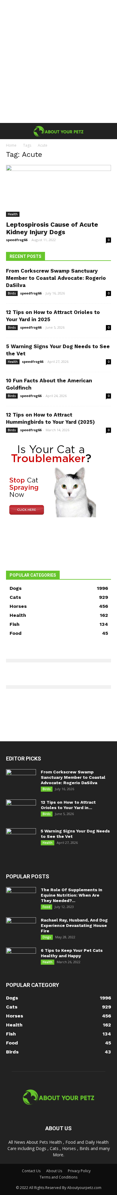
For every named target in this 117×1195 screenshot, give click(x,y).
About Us (54, 1170)
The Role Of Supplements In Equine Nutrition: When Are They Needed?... (71, 895)
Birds (12, 293)
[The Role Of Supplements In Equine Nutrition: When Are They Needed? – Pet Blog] (21, 897)
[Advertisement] (58, 61)
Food (46, 907)
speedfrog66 (16, 240)
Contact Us (31, 1170)
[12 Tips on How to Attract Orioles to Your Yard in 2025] (21, 809)
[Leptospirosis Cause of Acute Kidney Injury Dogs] (58, 191)
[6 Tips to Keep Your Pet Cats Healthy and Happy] (21, 958)
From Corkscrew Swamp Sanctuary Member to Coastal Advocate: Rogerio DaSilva (56, 278)
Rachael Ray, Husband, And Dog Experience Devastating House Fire (74, 925)
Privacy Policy (79, 1170)
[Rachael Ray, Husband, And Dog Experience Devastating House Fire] (21, 927)
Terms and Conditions (58, 1177)
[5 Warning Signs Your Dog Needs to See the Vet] (21, 838)
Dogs (47, 937)
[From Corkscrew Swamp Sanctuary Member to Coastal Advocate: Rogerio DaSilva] (21, 779)
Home (11, 145)
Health (13, 214)
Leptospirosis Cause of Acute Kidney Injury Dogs (52, 228)
